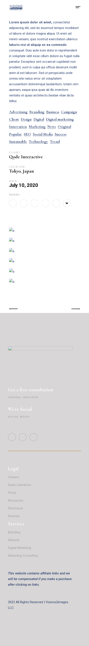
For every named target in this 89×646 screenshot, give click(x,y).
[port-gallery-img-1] (44, 271)
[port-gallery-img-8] (44, 261)
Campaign (69, 112)
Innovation (18, 126)
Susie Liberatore (19, 485)
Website (13, 540)
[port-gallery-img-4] (44, 241)
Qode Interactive (26, 157)
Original (64, 126)
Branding (36, 112)
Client (14, 119)
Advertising (18, 112)
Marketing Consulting (23, 556)
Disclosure (15, 508)
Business (52, 112)
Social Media (43, 134)
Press (12, 493)
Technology (38, 141)
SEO (27, 134)
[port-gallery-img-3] (44, 230)
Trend (55, 141)
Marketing (37, 126)
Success (60, 134)
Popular (15, 134)
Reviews (14, 516)
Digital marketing (60, 119)
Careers (13, 477)
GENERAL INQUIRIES (23, 397)
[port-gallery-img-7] (44, 281)
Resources (15, 500)
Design (26, 119)
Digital (38, 119)
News (51, 126)
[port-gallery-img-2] (44, 251)
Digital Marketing (19, 548)
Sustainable (18, 141)
